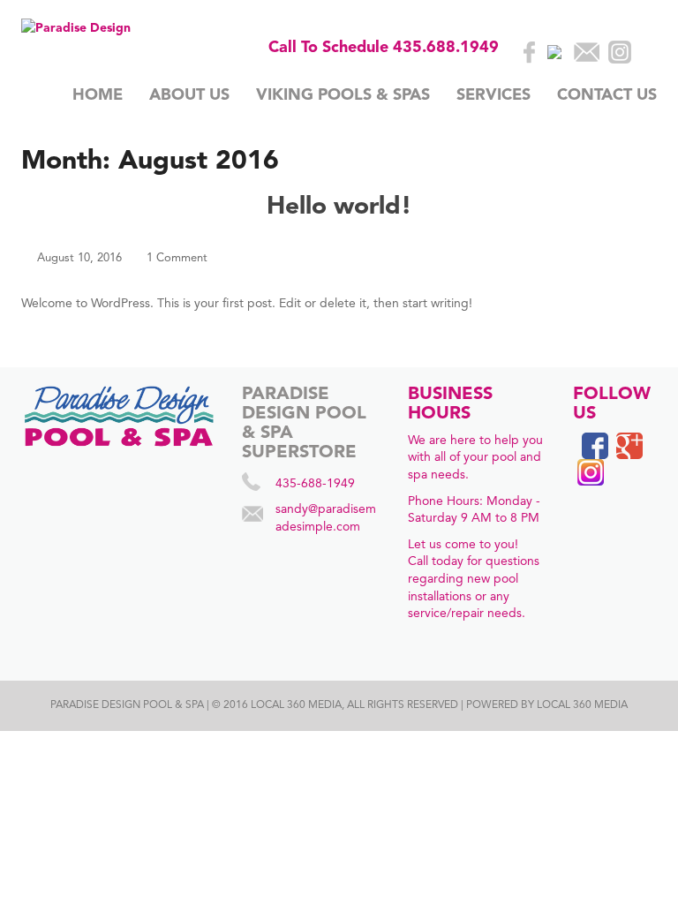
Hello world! (339, 207)
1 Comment (177, 258)
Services (493, 95)
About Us (189, 95)
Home (97, 95)
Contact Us (607, 95)
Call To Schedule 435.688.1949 (383, 48)
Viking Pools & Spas (343, 95)
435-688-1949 (315, 484)
